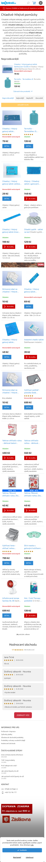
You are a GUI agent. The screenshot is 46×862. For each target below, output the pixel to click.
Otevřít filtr (23, 105)
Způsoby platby (6, 734)
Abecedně (39, 98)
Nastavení (17, 857)
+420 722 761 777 (11, 792)
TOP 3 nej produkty (8, 760)
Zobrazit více (23, 715)
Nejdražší (29, 98)
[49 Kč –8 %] (12, 482)
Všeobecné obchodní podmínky (12, 737)
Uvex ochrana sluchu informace (12, 755)
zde (32, 845)
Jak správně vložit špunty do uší (12, 776)
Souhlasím (23, 850)
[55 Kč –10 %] (34, 482)
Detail (6, 146)
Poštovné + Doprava (8, 731)
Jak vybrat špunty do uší (9, 771)
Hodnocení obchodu (23, 644)
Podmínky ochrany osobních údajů (13, 740)
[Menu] (40, 3)
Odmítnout (29, 857)
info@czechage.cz (11, 789)
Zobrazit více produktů (21, 91)
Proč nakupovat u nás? (9, 766)
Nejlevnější (20, 98)
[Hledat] (28, 3)
